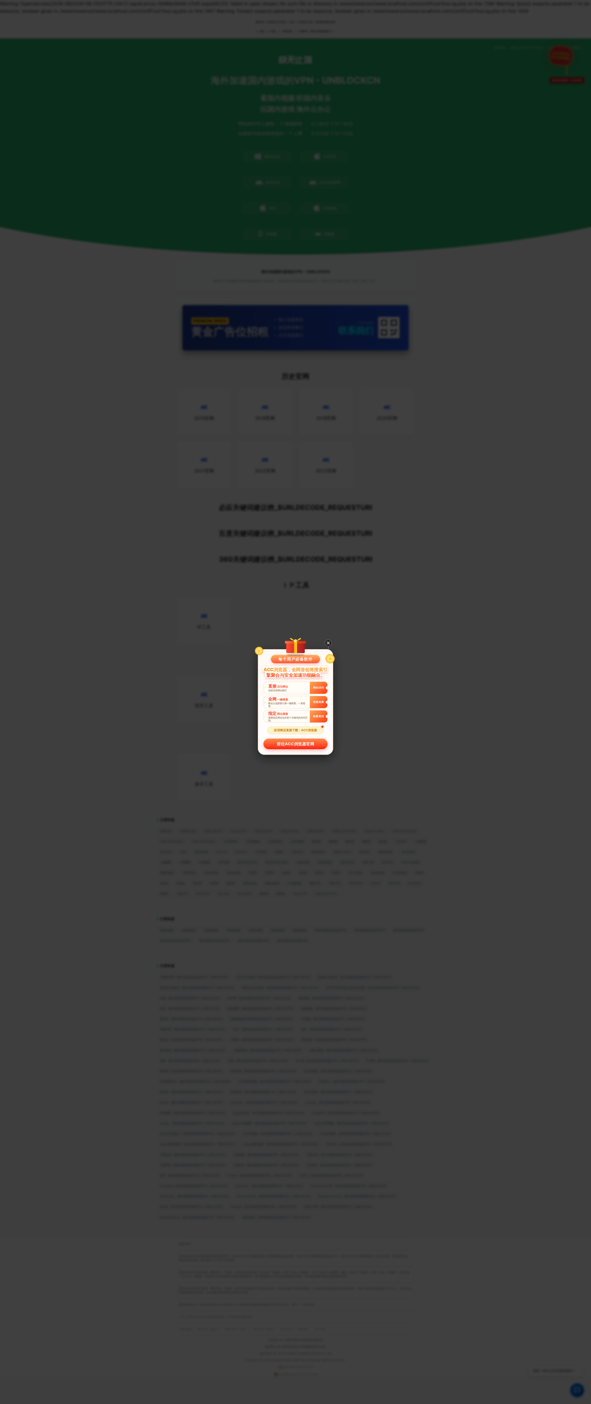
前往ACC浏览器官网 (295, 744)
